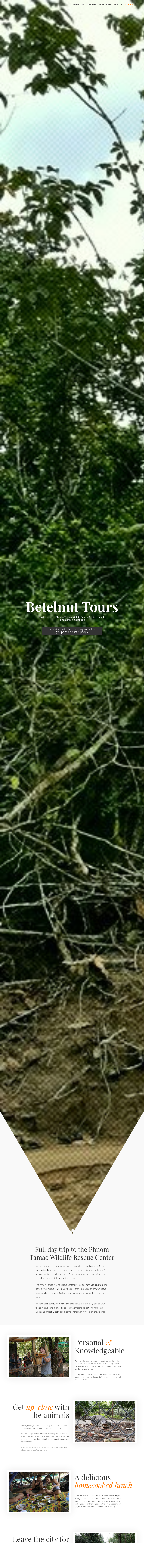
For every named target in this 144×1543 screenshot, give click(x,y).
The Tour (92, 4)
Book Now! (129, 4)
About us (118, 4)
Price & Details (104, 4)
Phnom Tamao (79, 4)
